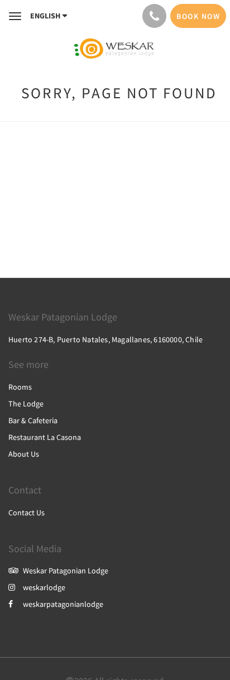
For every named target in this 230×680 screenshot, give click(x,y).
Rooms (20, 387)
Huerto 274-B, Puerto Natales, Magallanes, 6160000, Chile (105, 339)
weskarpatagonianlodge (63, 604)
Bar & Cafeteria (33, 420)
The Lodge (26, 404)
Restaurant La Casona (44, 437)
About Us (23, 454)
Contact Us (26, 512)
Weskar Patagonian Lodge (65, 571)
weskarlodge (44, 587)
